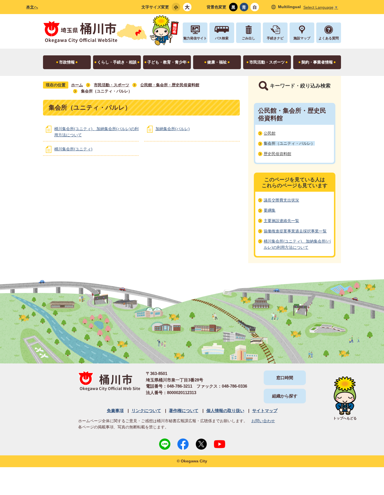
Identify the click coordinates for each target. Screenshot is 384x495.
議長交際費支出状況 (281, 200)
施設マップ (301, 38)
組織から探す (284, 396)
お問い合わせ (263, 421)
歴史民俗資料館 (277, 154)
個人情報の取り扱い (225, 410)
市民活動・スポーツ (111, 85)
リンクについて (146, 410)
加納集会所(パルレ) (172, 128)
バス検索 (222, 38)
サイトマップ (264, 410)
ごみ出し (248, 38)
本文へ (32, 7)
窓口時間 (284, 377)
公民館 (269, 133)
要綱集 (269, 210)
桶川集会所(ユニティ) (73, 149)
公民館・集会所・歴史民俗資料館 (169, 85)
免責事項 (115, 410)
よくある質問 (329, 38)
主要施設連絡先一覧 (281, 220)
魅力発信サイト (195, 38)
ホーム (77, 85)
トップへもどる (345, 418)
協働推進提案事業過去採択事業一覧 (295, 231)
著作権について (183, 410)
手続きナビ (275, 38)
